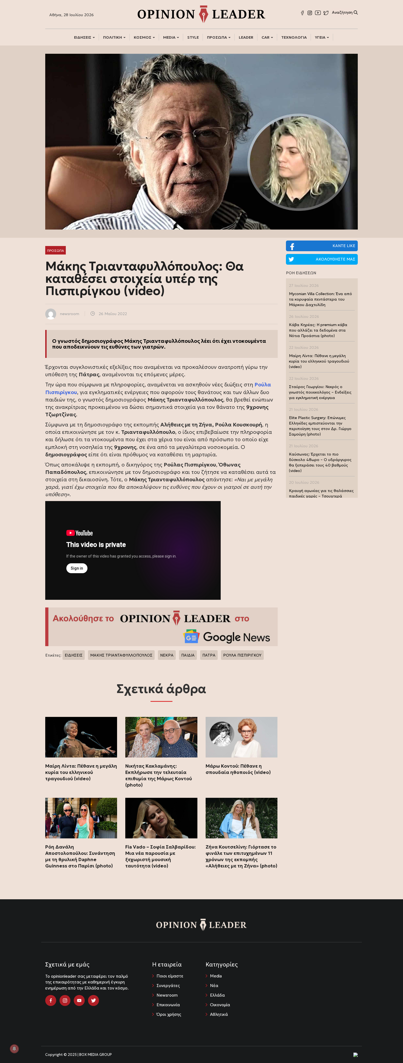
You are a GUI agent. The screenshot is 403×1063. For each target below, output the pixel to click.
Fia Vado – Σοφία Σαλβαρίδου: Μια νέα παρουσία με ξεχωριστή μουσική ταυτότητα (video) (160, 856)
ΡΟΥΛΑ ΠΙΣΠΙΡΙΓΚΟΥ (242, 655)
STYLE (193, 37)
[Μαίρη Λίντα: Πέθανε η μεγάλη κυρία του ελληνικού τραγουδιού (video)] (81, 737)
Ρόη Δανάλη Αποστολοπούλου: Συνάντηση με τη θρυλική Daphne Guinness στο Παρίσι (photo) (80, 856)
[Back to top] (386, 1046)
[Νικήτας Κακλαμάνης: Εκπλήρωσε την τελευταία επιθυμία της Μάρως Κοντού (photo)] (161, 737)
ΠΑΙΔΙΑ (188, 655)
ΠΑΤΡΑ (208, 655)
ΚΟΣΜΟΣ (143, 37)
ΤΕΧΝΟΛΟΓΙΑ (294, 37)
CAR (266, 37)
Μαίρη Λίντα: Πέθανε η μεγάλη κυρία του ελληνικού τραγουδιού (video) (81, 772)
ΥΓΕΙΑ (320, 37)
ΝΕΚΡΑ (167, 655)
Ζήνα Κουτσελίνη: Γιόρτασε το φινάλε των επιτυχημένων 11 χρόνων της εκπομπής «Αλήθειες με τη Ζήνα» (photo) (241, 856)
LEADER (246, 37)
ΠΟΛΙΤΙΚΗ (113, 37)
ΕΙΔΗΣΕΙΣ (83, 37)
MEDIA (169, 37)
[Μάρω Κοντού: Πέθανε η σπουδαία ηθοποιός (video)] (241, 737)
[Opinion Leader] (201, 13)
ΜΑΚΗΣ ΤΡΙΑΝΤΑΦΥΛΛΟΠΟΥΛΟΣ (121, 655)
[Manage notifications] (14, 1048)
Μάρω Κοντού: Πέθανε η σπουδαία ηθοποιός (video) (238, 769)
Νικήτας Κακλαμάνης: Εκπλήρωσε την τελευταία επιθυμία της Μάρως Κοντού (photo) (158, 775)
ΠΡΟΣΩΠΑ (217, 37)
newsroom (69, 313)
